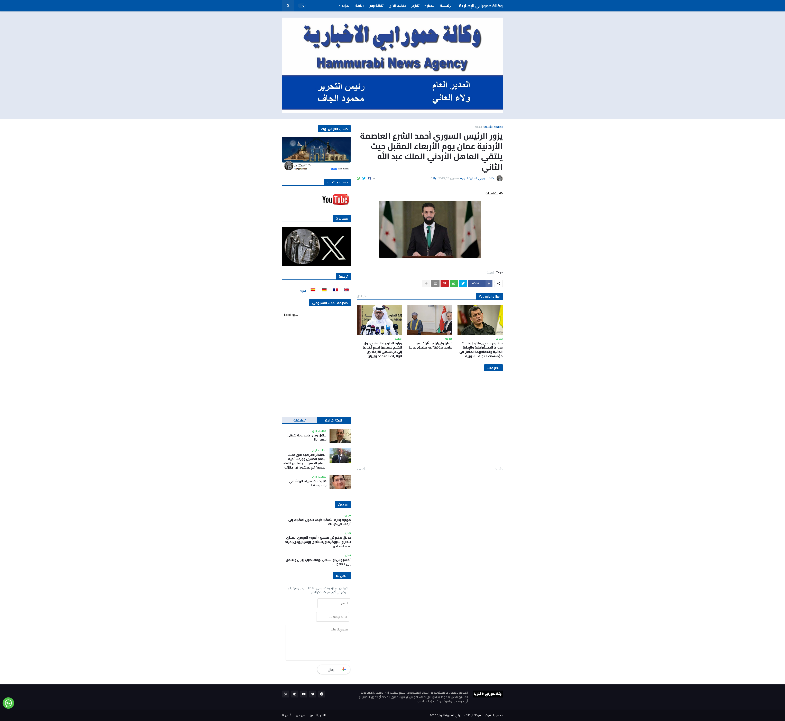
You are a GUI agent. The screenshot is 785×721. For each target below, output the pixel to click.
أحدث (498, 469)
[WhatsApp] (358, 178)
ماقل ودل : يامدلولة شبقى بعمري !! (306, 437)
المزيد (303, 291)
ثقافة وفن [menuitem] (376, 6)
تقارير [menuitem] (415, 6)
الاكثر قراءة (333, 420)
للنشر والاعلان (318, 715)
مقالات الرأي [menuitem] (397, 6)
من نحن (300, 715)
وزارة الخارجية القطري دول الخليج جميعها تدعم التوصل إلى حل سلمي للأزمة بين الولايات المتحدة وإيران (381, 349)
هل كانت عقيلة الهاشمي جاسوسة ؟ (307, 483)
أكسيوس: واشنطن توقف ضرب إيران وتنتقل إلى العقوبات (318, 562)
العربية (478, 126)
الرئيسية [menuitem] (446, 6)
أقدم (362, 469)
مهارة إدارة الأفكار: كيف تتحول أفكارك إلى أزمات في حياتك (319, 522)
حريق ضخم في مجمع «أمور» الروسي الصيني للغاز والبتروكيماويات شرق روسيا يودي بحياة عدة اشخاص (318, 541)
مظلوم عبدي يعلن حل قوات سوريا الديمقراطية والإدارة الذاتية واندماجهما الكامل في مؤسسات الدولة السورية (481, 349)
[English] (345, 291)
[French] (334, 291)
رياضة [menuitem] (359, 6)
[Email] (435, 283)
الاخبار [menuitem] (431, 6)
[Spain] (311, 291)
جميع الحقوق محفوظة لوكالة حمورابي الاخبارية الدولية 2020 (465, 715)
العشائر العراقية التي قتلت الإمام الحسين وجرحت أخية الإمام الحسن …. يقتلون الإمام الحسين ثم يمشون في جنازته (304, 461)
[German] (323, 291)
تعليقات (299, 420)
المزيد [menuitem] (346, 6)
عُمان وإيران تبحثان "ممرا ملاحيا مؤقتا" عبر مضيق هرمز (430, 345)
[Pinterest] (445, 283)
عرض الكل (362, 296)
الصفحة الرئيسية (493, 126)
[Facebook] (369, 178)
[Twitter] (364, 178)
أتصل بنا (286, 715)
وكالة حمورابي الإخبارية (481, 5)
